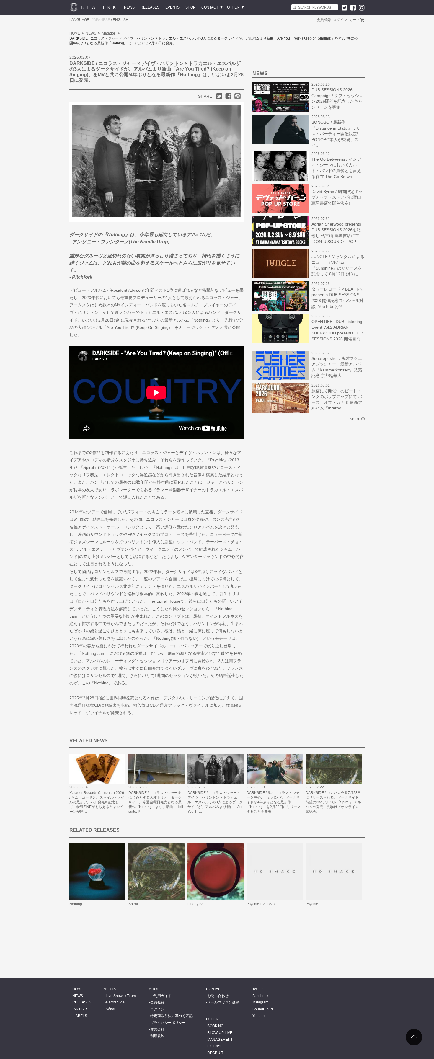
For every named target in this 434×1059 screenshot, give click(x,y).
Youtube (259, 1016)
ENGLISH (120, 20)
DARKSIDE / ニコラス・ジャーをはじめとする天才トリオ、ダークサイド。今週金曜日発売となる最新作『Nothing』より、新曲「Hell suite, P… (155, 802)
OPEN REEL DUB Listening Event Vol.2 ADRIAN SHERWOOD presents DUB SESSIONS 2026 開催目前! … (337, 333)
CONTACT (209, 7)
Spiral (133, 904)
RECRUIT (215, 1053)
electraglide (115, 1002)
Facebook (260, 996)
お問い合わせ (218, 996)
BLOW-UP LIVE (219, 1033)
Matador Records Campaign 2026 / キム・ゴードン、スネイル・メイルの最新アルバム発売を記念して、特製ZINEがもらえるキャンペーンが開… (96, 802)
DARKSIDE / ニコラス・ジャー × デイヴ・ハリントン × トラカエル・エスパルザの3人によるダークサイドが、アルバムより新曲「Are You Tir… (215, 802)
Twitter (257, 989)
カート (354, 20)
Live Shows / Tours (121, 996)
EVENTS (172, 7)
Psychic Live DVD (261, 904)
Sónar (110, 1009)
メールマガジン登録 (223, 1002)
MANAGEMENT (220, 1039)
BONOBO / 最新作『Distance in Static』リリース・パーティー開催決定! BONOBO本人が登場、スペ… (337, 134)
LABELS (80, 1016)
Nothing (75, 904)
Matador (108, 33)
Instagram (260, 1002)
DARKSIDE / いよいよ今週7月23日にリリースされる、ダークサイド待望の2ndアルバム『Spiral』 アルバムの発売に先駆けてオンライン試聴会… (333, 802)
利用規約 (157, 1036)
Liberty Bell (196, 904)
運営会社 (157, 1029)
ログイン (340, 20)
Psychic (312, 904)
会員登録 (324, 20)
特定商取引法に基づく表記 (171, 1016)
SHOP (190, 7)
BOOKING (215, 1026)
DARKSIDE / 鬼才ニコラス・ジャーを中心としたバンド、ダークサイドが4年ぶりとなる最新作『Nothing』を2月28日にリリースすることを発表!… (274, 802)
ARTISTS (81, 1009)
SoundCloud (262, 1009)
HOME (74, 33)
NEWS (129, 7)
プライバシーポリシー (168, 1023)
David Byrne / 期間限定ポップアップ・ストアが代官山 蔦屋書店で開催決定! (337, 197)
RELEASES (150, 7)
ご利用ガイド (161, 996)
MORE (355, 419)
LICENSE (215, 1046)
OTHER (233, 7)
